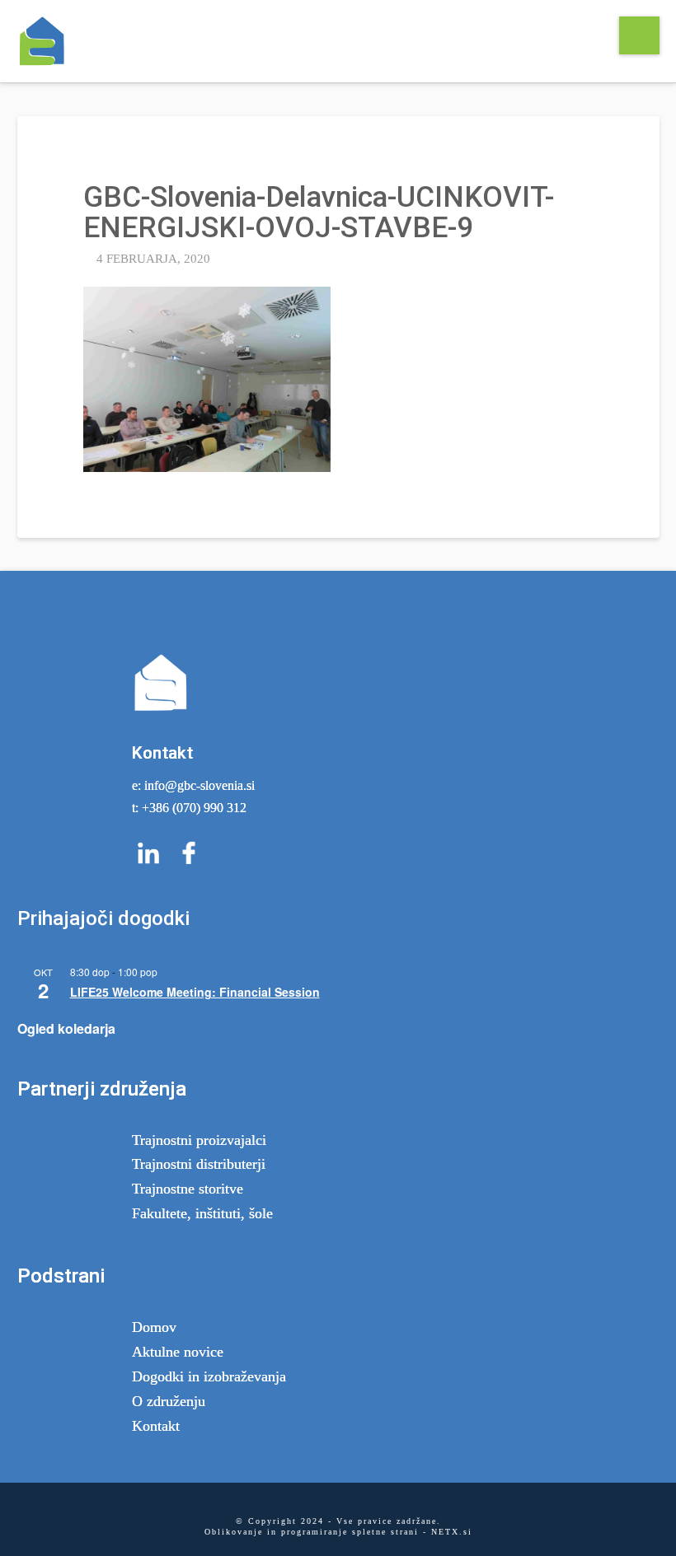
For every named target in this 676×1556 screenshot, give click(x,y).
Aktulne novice (177, 1351)
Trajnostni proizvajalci (199, 1140)
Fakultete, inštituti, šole (202, 1213)
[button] (639, 35)
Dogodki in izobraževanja (209, 1376)
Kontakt (156, 1426)
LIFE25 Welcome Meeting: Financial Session (195, 992)
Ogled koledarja (66, 1028)
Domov (154, 1327)
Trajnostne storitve (187, 1188)
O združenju (168, 1401)
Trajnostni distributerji (198, 1164)
